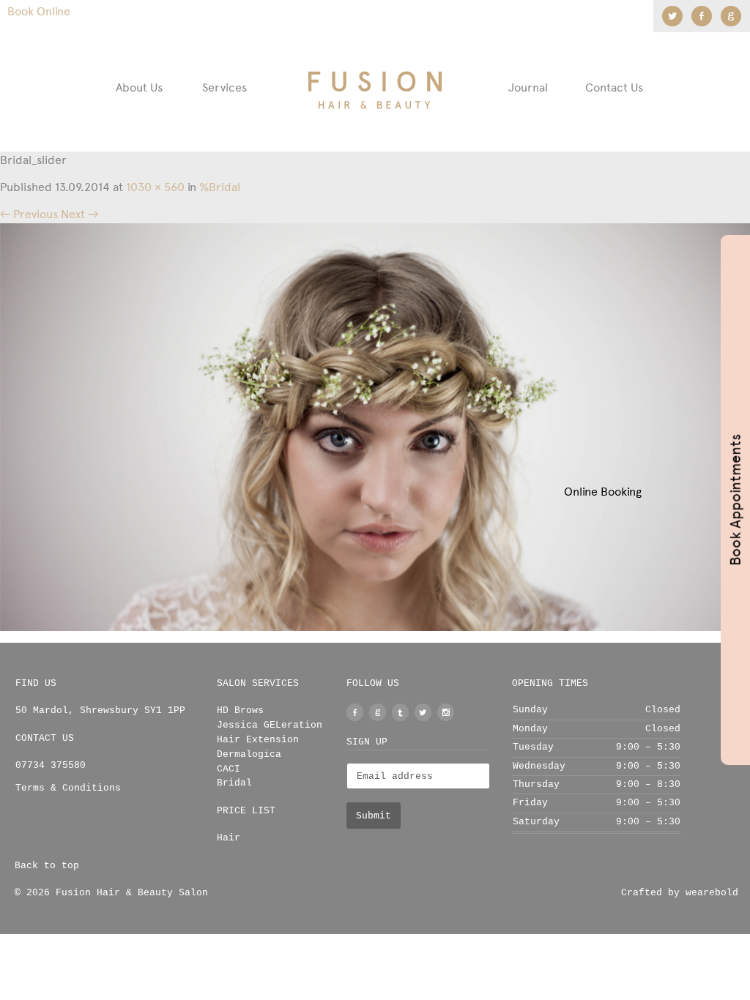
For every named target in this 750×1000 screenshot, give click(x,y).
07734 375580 (50, 765)
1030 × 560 (155, 187)
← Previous (29, 214)
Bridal (234, 782)
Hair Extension (258, 739)
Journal (528, 87)
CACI (228, 769)
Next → (79, 214)
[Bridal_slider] (375, 426)
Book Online (38, 11)
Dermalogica (249, 754)
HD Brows (240, 710)
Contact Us (614, 87)
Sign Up (366, 741)
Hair (228, 837)
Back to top (47, 865)
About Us (139, 87)
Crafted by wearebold (679, 892)
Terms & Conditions (68, 788)
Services (224, 87)
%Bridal (219, 187)
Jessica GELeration (269, 725)
